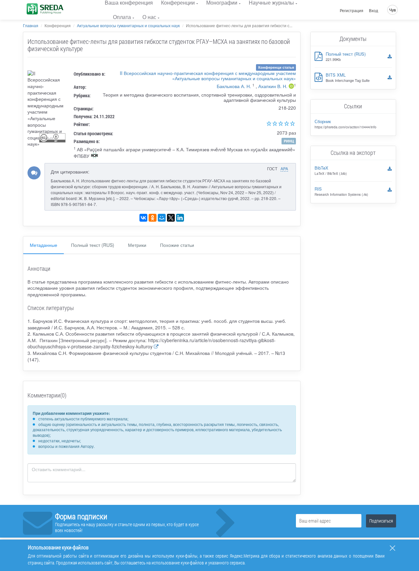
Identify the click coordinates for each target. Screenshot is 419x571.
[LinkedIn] (180, 218)
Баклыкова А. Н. (234, 86)
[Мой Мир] (162, 218)
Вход (373, 10)
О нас (149, 17)
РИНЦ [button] (289, 140)
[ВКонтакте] (143, 218)
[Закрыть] (392, 548)
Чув (392, 9)
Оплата (122, 17)
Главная (30, 25)
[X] (171, 218)
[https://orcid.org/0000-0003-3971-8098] (291, 86)
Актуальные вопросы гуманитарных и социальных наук (128, 25)
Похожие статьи (177, 245)
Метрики (137, 245)
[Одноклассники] (152, 218)
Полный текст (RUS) (92, 245)
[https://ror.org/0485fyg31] (94, 156)
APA (284, 168)
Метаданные (43, 245)
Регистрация (351, 10)
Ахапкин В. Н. (272, 86)
